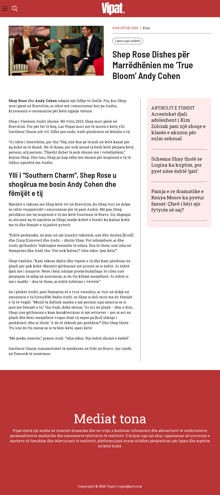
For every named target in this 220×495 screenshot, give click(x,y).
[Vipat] (112, 8)
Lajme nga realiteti (127, 41)
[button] (15, 8)
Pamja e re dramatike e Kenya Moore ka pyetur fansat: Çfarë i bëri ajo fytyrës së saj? (177, 200)
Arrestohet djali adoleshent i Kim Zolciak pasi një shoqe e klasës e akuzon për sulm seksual (178, 126)
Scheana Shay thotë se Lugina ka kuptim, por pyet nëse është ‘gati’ (176, 165)
